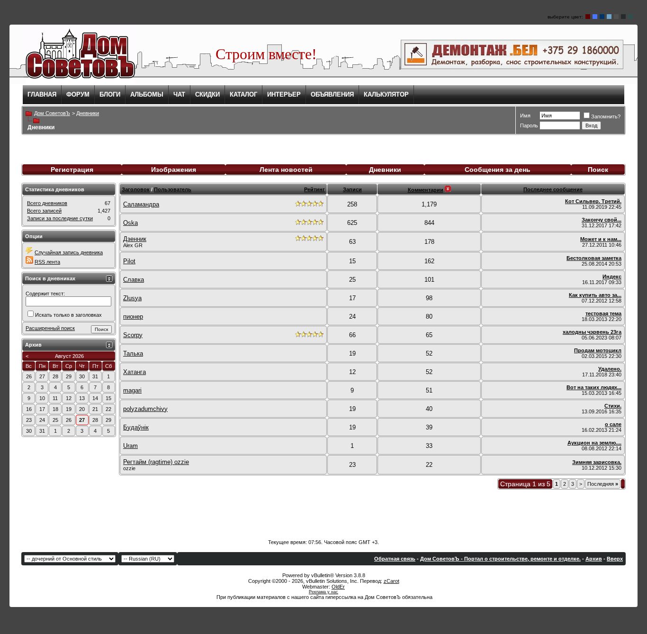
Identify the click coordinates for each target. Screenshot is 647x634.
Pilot (129, 261)
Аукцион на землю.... (594, 443)
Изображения (173, 169)
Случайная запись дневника (69, 252)
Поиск (598, 169)
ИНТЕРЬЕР (284, 94)
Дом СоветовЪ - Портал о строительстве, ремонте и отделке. (500, 559)
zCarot (391, 581)
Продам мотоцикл (597, 350)
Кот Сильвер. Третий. (593, 201)
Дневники (385, 169)
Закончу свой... (601, 220)
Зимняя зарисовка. (596, 462)
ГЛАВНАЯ (41, 94)
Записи (352, 189)
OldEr (338, 586)
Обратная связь (394, 559)
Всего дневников (47, 203)
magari (132, 390)
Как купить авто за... (595, 295)
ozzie (129, 468)
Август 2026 (69, 356)
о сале (613, 424)
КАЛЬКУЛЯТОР (386, 94)
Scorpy (133, 335)
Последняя (602, 484)
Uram (130, 445)
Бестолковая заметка (593, 258)
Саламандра (141, 204)
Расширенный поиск (50, 328)
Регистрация (72, 169)
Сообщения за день (497, 169)
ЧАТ (179, 94)
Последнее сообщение (553, 189)
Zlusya (132, 298)
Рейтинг (314, 189)
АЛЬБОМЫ (146, 94)
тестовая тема (603, 313)
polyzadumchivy (145, 408)
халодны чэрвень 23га (592, 332)
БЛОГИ (109, 94)
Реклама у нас (323, 591)
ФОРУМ (78, 94)
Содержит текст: (45, 293)
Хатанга (134, 371)
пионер (133, 316)
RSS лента (47, 262)
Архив (593, 559)
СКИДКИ (207, 94)
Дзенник (134, 238)
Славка (133, 279)
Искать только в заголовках (68, 315)
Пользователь (172, 189)
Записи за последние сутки (60, 218)
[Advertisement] (323, 511)
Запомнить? (605, 116)
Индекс (611, 276)
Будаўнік (136, 427)
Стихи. (612, 406)
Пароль (529, 125)
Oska (130, 222)
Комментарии (425, 190)
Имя (525, 115)
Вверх (615, 559)
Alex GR (133, 245)
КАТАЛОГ (243, 94)
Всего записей (44, 211)
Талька (133, 353)
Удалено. (609, 369)
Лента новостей (286, 169)
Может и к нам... (600, 239)
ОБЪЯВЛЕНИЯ (332, 94)
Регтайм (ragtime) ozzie (156, 461)
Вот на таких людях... (593, 387)
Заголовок (136, 189)
